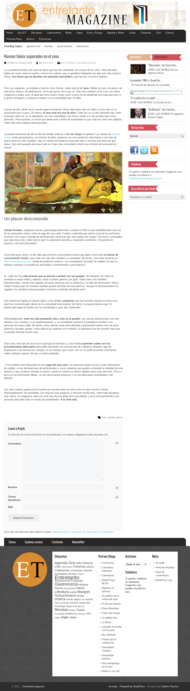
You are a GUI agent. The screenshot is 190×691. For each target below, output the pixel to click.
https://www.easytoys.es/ (17, 261)
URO (88, 613)
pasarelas (64, 603)
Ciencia (169, 32)
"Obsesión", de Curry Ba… (163, 65)
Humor (59, 588)
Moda (68, 32)
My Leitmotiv (109, 634)
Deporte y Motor (115, 32)
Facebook (134, 150)
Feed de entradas (165, 567)
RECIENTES (135, 57)
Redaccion (47, 63)
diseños (72, 574)
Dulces (81, 574)
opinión (89, 599)
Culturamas (62, 570)
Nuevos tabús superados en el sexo (31, 56)
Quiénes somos (34, 542)
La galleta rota (109, 617)
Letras (132, 32)
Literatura (62, 592)
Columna (79, 566)
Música (30, 39)
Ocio (83, 599)
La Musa (106, 622)
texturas (81, 614)
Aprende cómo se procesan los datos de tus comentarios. (83, 531)
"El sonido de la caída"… (144, 98)
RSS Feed (154, 150)
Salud (80, 609)
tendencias (71, 613)
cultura (90, 566)
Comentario (14, 443)
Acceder (160, 562)
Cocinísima (108, 562)
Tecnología (60, 614)
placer (119, 417)
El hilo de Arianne (111, 603)
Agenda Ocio (33, 46)
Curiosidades (76, 570)
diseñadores (61, 574)
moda (80, 595)
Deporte (88, 570)
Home (9, 32)
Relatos (72, 610)
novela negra (73, 599)
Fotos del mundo (111, 613)
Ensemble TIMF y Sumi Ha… (146, 80)
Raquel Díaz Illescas (75, 606)
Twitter (144, 150)
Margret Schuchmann (72, 593)
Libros (80, 588)
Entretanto (82, 46)
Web (10, 507)
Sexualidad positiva (86, 63)
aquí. (128, 591)
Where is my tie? (111, 671)
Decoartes (36, 32)
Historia (83, 584)
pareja (111, 417)
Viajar (79, 32)
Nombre (12, 487)
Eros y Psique (94, 32)
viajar (64, 617)
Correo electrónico (14, 498)
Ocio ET (21, 32)
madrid (73, 592)
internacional (69, 588)
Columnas (145, 32)
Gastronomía (54, 32)
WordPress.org (164, 580)
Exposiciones (62, 580)
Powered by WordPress (132, 686)
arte (78, 563)
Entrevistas (45, 39)
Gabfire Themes (169, 686)
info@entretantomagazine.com (145, 178)
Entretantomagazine (32, 686)
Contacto (57, 542)
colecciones (66, 567)
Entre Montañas (110, 608)
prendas (74, 602)
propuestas (84, 602)
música (60, 599)
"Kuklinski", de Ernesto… (162, 109)
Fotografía (77, 580)
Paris (57, 603)
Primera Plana (14, 39)
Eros (104, 417)
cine (57, 566)
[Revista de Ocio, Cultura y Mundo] (95, 16)
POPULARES (161, 57)
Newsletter (78, 542)
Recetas (49, 46)
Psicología (60, 606)
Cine (158, 32)
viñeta (72, 617)
